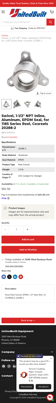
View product (26, 387)
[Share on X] (9, 277)
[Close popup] (51, 358)
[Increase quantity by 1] (27, 229)
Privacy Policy (11, 391)
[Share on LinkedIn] (15, 277)
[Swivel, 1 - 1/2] (6, 104)
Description (10, 288)
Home (4, 35)
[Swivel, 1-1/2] (17, 104)
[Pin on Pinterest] (21, 277)
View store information (14, 266)
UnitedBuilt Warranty (28, 394)
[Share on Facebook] (3, 277)
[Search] (50, 22)
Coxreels (12, 137)
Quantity (5, 223)
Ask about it (43, 387)
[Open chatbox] (50, 397)
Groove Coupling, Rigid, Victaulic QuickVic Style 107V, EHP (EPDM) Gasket (39, 373)
